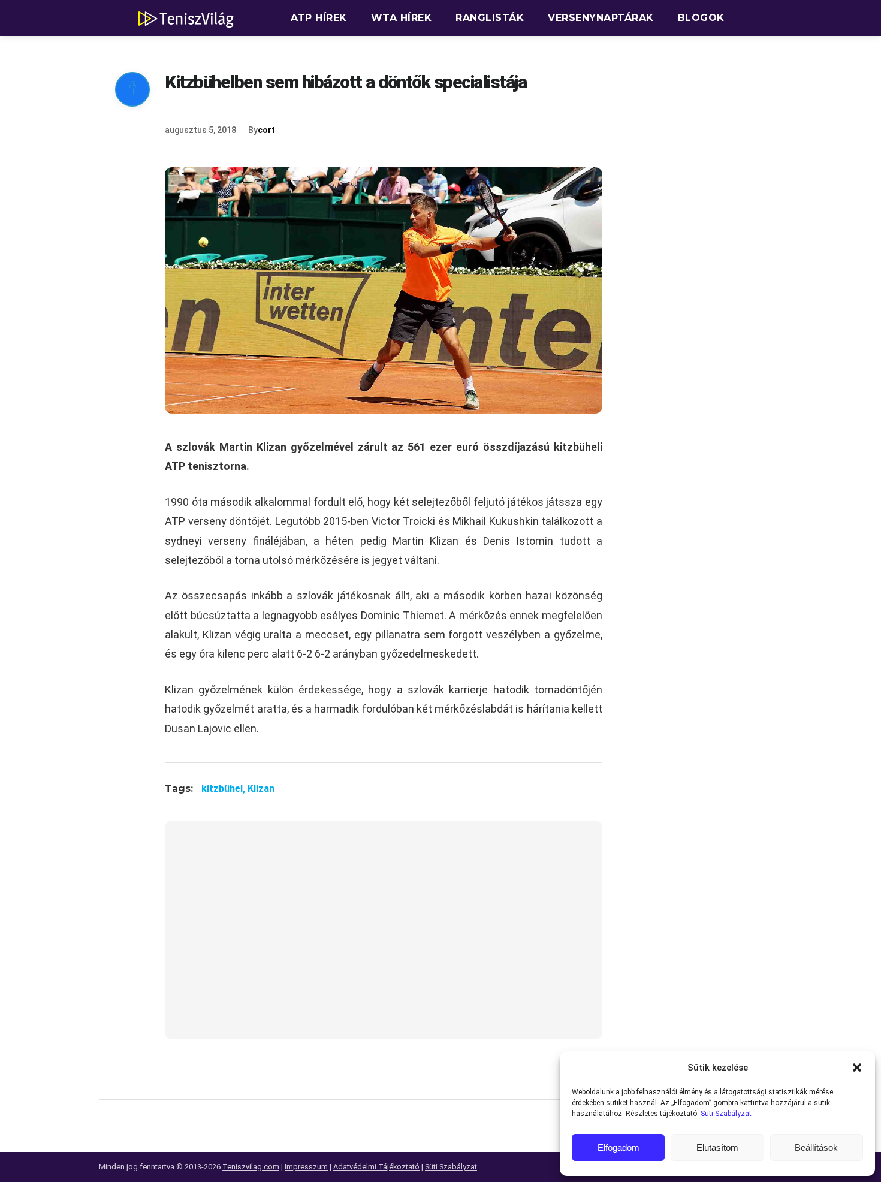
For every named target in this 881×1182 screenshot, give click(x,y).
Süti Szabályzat (726, 1113)
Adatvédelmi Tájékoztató (376, 1166)
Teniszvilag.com (250, 1166)
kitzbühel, (224, 788)
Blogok (701, 17)
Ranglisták (489, 17)
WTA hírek (401, 17)
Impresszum (306, 1166)
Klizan (261, 788)
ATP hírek (319, 17)
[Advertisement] (383, 937)
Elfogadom (618, 1147)
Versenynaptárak (601, 17)
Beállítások (816, 1147)
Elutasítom (717, 1147)
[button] (857, 1068)
